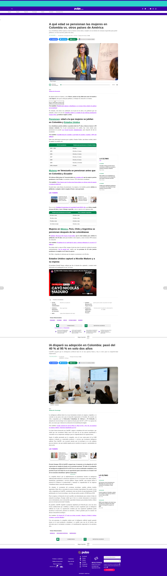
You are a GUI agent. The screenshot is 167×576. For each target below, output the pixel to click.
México (64, 229)
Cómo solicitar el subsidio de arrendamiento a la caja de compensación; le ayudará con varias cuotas (91, 331)
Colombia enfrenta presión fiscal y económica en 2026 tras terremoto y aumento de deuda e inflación (107, 167)
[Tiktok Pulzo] (148, 9)
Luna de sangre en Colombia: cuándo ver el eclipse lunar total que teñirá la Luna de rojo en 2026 (107, 494)
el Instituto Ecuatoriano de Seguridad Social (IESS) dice (70, 207)
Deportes (26, 12)
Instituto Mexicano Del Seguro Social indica (63, 236)
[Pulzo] (78, 9)
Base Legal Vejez (63, 308)
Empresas (52, 533)
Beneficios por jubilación (65, 302)
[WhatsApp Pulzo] (156, 9)
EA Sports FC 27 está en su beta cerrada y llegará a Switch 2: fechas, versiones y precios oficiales (83, 455)
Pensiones (54, 119)
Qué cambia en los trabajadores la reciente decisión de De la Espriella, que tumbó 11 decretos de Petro (107, 177)
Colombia (59, 320)
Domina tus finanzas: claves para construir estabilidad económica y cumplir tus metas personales (62, 331)
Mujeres (53, 170)
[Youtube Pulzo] (150, 9)
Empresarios (73, 533)
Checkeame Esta (59, 12)
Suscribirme (109, 569)
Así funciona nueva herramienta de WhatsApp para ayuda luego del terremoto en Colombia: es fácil (106, 484)
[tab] (69, 325)
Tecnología (34, 12)
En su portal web (64, 249)
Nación (9, 12)
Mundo (42, 12)
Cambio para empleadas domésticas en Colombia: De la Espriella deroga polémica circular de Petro (107, 187)
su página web (79, 177)
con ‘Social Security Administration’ (72, 130)
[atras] (92, 199)
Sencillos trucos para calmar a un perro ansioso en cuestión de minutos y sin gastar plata (106, 331)
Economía (51, 12)
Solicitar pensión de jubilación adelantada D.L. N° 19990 (103, 308)
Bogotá (17, 12)
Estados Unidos (72, 122)
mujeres (80, 320)
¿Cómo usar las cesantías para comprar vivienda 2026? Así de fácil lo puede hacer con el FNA (77, 331)
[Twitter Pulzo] (145, 9)
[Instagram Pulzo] (153, 9)
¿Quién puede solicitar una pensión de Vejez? (102, 302)
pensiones (52, 320)
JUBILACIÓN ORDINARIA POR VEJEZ (67, 313)
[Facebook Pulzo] (143, 9)
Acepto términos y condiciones (111, 564)
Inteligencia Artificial (62, 533)
